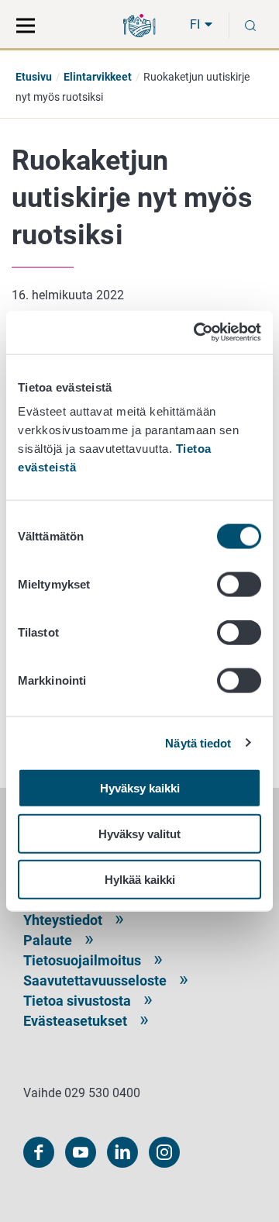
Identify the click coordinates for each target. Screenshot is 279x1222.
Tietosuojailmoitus (82, 960)
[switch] (239, 584)
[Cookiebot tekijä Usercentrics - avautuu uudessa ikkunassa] (197, 333)
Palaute (47, 940)
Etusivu (34, 77)
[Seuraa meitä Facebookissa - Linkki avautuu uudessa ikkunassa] (38, 1152)
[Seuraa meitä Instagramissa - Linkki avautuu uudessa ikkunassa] (164, 1152)
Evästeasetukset (75, 1021)
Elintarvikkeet (98, 77)
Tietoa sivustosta (77, 1000)
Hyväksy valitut (139, 833)
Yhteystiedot (62, 920)
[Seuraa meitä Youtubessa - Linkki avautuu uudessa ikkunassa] (80, 1152)
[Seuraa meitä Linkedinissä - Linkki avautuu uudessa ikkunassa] (122, 1152)
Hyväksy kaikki (140, 788)
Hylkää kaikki (140, 878)
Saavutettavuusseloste (95, 980)
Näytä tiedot (198, 742)
